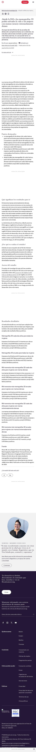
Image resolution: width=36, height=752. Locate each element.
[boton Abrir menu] (33, 2)
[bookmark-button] (8, 14)
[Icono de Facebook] (3, 622)
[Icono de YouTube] (15, 622)
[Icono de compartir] (3, 14)
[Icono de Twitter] (11, 622)
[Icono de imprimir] (6, 14)
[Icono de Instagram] (7, 622)
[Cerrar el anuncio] (34, 749)
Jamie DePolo (13, 43)
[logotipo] (3, 2)
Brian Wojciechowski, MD (9, 45)
